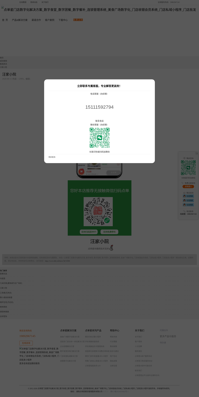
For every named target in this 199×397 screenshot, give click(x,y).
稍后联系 (52, 157)
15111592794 (99, 107)
